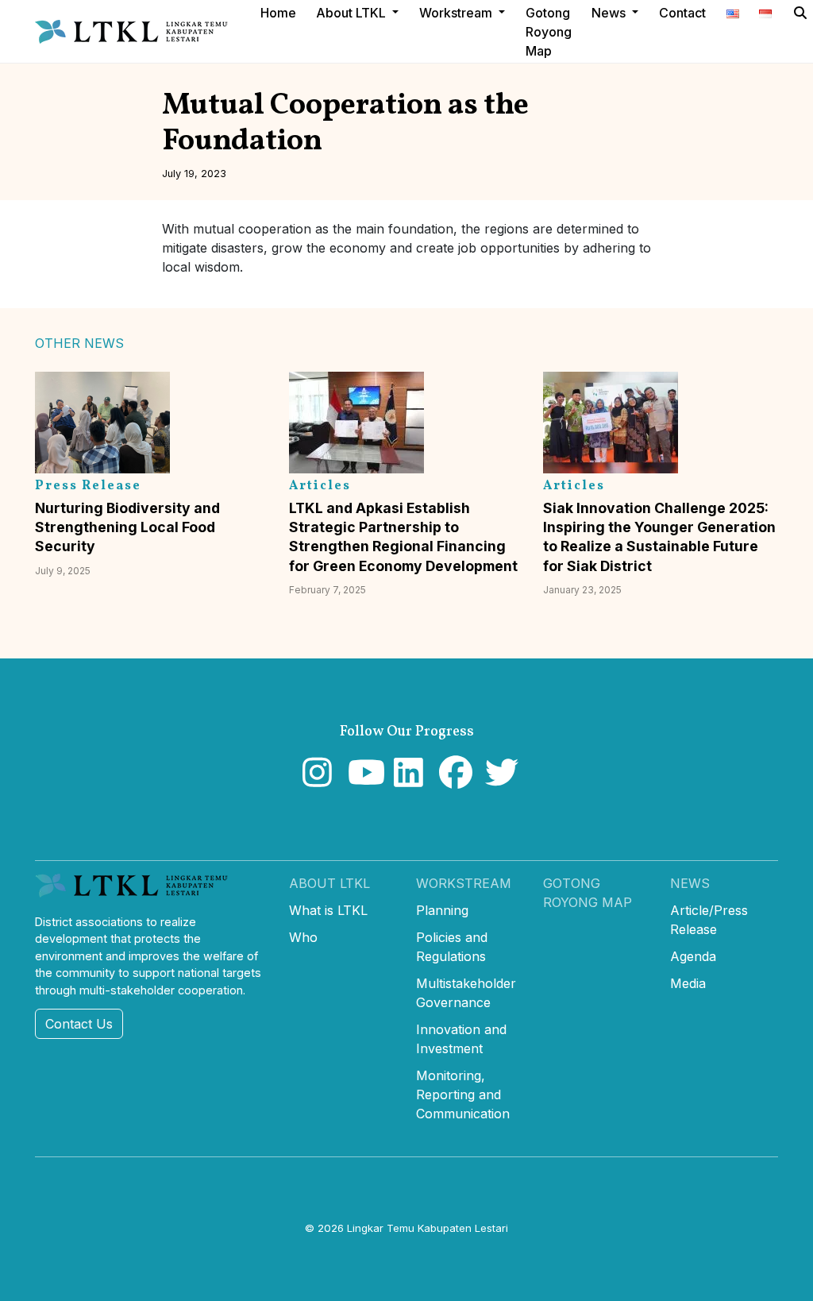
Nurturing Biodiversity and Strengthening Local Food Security (127, 527)
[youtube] (361, 780)
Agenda (693, 956)
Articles (320, 486)
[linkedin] (407, 780)
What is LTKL (328, 910)
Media (688, 983)
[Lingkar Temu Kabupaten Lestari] (136, 31)
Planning (442, 910)
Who (303, 937)
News (690, 883)
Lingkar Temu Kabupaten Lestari (427, 1228)
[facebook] (452, 780)
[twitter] (498, 780)
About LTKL (329, 883)
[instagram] (316, 780)
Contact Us (79, 1024)
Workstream (463, 883)
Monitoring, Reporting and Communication (463, 1094)
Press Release (88, 486)
